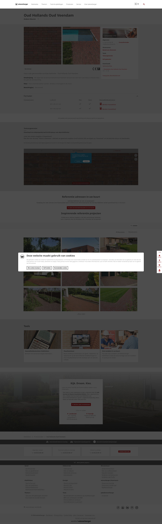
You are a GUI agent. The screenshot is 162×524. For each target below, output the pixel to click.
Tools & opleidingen (56, 4)
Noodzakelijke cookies (60, 268)
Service (78, 4)
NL (136, 4)
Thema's (44, 4)
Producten (69, 4)
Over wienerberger (90, 4)
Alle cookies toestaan (34, 268)
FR (138, 4)
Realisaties (34, 4)
